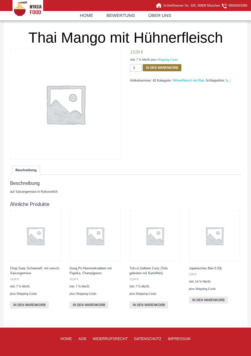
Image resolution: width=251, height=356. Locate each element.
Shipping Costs (167, 59)
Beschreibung (26, 170)
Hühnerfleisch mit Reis (189, 80)
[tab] (26, 170)
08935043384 (237, 5)
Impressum (179, 339)
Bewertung (120, 15)
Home (86, 15)
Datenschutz (147, 339)
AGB (82, 339)
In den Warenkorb (162, 68)
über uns (159, 15)
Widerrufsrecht (110, 339)
